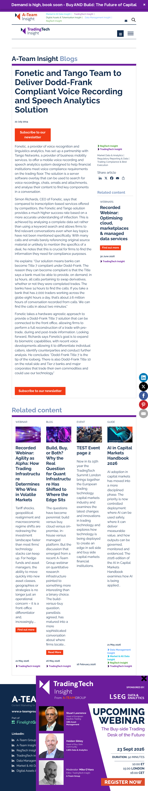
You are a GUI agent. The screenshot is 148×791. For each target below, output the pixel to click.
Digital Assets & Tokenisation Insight (63, 17)
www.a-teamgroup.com (28, 711)
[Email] (143, 413)
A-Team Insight (26, 745)
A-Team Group (26, 740)
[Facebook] (143, 395)
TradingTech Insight (83, 14)
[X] (143, 386)
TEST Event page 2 (88, 450)
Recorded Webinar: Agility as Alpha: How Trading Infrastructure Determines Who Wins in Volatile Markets (28, 473)
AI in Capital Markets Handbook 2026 (119, 455)
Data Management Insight (98, 17)
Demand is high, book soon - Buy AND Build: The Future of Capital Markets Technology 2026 (74, 4)
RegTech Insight (54, 21)
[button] (74, 4)
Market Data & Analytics (110, 155)
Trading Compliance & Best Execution (112, 164)
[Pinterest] (143, 404)
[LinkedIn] (143, 377)
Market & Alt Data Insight (58, 14)
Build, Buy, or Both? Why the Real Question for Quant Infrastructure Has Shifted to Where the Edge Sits (58, 473)
